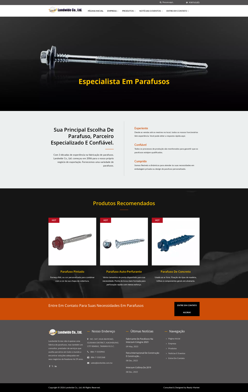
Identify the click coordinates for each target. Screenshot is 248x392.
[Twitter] (52, 366)
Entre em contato (177, 11)
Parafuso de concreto (176, 271)
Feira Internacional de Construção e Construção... (142, 354)
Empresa (112, 11)
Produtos (128, 11)
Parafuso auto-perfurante (124, 271)
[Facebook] (49, 366)
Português (194, 3)
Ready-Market (193, 388)
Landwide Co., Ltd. (73, 388)
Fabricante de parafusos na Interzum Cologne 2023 (139, 340)
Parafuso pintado (72, 271)
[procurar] (160, 2)
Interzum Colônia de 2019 (138, 367)
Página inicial (95, 11)
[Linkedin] (56, 366)
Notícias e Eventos (150, 11)
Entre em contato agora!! (187, 309)
